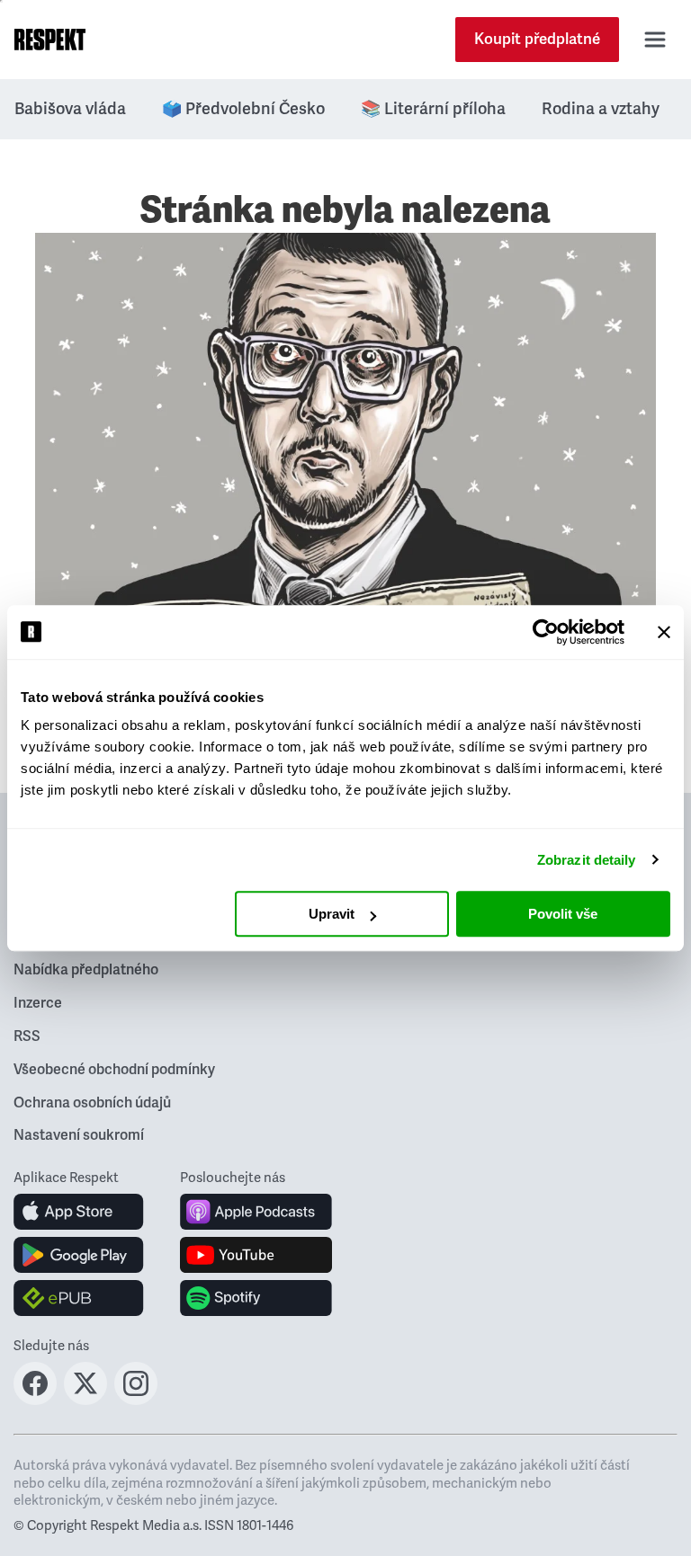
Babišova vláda (70, 109)
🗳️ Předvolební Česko (243, 109)
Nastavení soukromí (78, 1135)
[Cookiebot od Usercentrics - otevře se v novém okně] (545, 631)
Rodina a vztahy (601, 109)
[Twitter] (85, 1399)
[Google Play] (78, 1255)
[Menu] (655, 39)
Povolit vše (562, 913)
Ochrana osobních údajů (92, 1103)
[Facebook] (35, 1399)
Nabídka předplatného (85, 970)
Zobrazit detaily (586, 859)
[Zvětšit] (345, 468)
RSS (26, 1036)
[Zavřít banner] (664, 632)
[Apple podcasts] (256, 1212)
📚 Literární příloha (433, 109)
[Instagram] (135, 1399)
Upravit (331, 913)
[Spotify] (256, 1298)
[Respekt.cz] (49, 39)
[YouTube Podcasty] (256, 1255)
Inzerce (37, 1003)
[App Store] (78, 1212)
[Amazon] (78, 1298)
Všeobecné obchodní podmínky (114, 1070)
